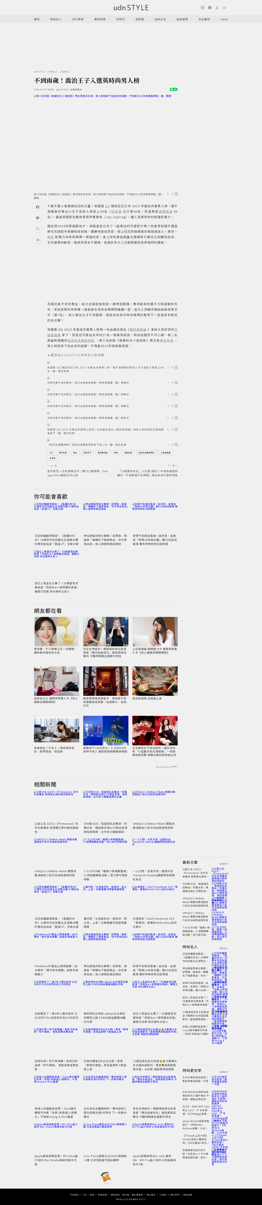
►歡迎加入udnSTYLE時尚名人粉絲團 (75, 355)
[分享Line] (37, 217)
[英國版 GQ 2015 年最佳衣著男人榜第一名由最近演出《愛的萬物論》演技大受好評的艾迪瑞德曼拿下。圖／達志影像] (112, 424)
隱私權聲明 (137, 1195)
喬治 (75, 452)
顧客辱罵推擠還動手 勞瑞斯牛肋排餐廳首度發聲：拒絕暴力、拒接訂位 (104, 702)
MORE (223, 864)
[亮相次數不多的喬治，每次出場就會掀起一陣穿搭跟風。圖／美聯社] (112, 377)
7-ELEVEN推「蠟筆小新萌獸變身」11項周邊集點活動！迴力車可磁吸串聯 (106, 875)
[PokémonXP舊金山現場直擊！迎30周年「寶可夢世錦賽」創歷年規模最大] (56, 948)
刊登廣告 (74, 1194)
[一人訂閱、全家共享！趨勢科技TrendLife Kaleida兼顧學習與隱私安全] (155, 853)
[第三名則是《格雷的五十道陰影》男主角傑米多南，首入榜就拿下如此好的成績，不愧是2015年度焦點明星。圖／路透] (106, 143)
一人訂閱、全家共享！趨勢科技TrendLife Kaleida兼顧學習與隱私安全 (154, 875)
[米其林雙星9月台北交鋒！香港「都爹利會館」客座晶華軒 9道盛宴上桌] (106, 1043)
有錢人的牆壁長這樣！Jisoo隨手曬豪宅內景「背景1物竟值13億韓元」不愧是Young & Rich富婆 (56, 1112)
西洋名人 (65, 72)
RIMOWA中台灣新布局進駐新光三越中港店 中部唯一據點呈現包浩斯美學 (196, 1097)
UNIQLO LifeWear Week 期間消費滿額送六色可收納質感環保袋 (154, 826)
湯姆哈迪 (128, 452)
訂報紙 (163, 1194)
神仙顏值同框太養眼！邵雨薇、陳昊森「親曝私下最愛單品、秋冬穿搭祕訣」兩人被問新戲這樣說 (105, 540)
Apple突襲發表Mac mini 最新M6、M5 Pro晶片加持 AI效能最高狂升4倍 (154, 1160)
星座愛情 (182, 19)
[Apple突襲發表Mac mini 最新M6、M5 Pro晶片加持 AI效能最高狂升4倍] (155, 1138)
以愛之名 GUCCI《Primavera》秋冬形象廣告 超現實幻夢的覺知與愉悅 (57, 828)
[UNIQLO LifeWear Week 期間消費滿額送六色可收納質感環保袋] (155, 806)
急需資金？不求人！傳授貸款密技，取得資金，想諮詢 (54, 749)
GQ (51, 452)
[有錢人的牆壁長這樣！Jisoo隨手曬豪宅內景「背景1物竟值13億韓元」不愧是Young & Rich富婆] (56, 1090)
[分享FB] (37, 207)
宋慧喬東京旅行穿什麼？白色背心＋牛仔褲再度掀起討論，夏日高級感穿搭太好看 (195, 1155)
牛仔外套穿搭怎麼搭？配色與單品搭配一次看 (195, 1079)
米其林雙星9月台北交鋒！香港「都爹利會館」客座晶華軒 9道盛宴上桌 (105, 1065)
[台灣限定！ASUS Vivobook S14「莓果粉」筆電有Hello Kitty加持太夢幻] (155, 901)
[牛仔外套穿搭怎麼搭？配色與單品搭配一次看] (220, 1080)
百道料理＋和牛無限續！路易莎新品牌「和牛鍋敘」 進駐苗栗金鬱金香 (57, 1065)
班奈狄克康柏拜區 (146, 452)
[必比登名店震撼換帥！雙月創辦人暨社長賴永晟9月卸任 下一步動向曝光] (106, 1090)
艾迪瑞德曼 (166, 452)
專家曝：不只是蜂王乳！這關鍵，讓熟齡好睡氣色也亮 (55, 650)
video (224, 19)
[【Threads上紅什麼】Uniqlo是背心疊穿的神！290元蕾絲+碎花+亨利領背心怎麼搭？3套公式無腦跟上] (220, 1139)
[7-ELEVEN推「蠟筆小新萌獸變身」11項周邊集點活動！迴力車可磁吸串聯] (106, 853)
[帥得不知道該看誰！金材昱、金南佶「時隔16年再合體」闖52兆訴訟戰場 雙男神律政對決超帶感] (155, 518)
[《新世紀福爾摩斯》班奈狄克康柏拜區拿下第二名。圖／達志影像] (112, 440)
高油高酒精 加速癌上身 (147, 698)
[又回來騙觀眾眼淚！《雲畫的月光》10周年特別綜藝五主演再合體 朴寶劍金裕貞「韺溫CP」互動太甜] (56, 518)
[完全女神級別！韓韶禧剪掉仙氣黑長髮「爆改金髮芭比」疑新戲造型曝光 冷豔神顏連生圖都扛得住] (155, 1090)
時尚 (116, 452)
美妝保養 (100, 19)
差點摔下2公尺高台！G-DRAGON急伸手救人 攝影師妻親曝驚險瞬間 (105, 749)
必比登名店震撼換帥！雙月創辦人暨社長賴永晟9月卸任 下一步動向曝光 (105, 1112)
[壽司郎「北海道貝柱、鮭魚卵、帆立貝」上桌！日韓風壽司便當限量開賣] (106, 901)
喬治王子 (87, 452)
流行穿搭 (78, 19)
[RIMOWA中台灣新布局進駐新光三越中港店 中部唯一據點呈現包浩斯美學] (220, 1095)
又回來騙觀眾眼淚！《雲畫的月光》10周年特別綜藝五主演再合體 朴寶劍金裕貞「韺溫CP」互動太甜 (57, 540)
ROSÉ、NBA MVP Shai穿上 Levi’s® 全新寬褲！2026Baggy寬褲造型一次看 (196, 1112)
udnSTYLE (39, 72)
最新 (37, 19)
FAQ (85, 1195)
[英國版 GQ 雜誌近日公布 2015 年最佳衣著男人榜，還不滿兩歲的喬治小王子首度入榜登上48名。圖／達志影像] (112, 362)
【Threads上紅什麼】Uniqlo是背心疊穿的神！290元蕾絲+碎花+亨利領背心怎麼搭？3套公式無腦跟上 (196, 1143)
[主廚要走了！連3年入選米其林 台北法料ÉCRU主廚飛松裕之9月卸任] (56, 996)
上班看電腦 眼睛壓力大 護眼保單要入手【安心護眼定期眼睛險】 (154, 650)
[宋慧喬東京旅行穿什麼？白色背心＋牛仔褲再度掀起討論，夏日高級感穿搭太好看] (220, 1153)
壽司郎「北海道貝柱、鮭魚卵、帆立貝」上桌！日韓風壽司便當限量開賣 (105, 922)
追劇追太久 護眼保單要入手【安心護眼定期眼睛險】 (56, 700)
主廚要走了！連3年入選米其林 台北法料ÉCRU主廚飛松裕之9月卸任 (57, 1015)
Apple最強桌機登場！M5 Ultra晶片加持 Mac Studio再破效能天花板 (56, 1160)
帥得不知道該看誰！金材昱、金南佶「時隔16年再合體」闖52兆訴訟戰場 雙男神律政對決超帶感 (155, 540)
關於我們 (174, 1194)
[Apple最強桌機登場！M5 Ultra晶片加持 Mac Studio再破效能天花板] (56, 1138)
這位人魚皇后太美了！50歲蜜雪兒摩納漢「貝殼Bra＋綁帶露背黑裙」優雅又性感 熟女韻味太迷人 (56, 587)
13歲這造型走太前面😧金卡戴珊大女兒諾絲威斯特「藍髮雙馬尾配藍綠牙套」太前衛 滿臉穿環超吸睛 (155, 1065)
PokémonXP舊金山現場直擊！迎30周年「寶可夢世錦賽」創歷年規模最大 (56, 970)
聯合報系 (151, 1194)
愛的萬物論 (103, 452)
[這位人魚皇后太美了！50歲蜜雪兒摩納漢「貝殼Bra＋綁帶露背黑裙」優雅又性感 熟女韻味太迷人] (56, 565)
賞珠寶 (139, 19)
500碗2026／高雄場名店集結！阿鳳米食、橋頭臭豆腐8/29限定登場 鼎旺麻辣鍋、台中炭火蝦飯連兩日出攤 (107, 830)
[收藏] (37, 228)
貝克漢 (52, 458)
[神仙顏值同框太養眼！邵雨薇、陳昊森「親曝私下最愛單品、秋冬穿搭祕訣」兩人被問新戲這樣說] (106, 518)
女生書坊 (204, 19)
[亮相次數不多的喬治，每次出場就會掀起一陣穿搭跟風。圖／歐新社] (112, 413)
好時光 (120, 19)
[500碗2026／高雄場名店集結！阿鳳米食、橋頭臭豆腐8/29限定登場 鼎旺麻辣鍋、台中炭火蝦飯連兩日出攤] (106, 806)
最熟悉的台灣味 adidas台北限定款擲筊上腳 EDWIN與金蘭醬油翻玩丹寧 (105, 1017)
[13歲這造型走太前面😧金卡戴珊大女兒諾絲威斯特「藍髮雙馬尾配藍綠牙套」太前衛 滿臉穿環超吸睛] (155, 1043)
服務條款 (115, 1195)
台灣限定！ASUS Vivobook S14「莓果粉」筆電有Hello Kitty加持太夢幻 (155, 922)
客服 (92, 1195)
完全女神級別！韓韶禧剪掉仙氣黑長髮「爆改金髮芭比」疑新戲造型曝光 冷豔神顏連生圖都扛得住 (104, 652)
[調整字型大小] (37, 239)
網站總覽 (187, 1194)
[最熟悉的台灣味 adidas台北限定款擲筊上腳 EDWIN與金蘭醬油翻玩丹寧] (106, 996)
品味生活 (160, 19)
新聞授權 (102, 1194)
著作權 (125, 1195)
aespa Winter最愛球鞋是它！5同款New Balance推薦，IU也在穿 (196, 1126)
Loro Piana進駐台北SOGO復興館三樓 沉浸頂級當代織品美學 (105, 1158)
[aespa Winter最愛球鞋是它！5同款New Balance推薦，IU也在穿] (220, 1124)
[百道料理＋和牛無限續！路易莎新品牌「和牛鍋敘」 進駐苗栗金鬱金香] (56, 1043)
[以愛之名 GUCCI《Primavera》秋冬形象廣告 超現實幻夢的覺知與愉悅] (56, 806)
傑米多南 (63, 452)
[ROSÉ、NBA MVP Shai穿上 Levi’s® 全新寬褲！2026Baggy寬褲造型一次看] (220, 1110)
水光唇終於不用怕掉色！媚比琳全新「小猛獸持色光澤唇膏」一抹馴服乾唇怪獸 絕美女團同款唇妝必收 (154, 751)
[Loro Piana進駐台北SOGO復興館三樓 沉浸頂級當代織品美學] (106, 1138)
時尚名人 (56, 19)
